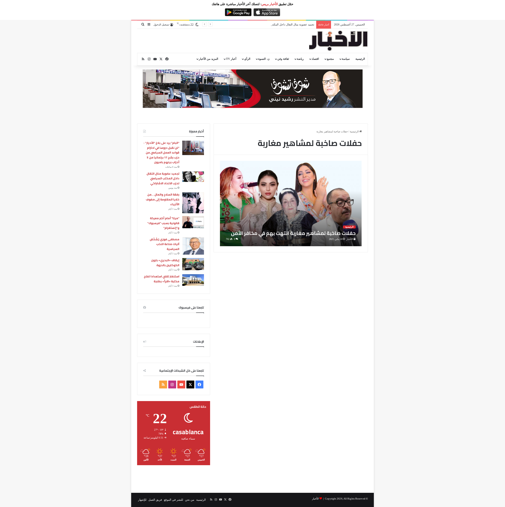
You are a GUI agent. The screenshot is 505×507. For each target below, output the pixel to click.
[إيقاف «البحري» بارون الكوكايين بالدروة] (193, 264)
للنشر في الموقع (173, 499)
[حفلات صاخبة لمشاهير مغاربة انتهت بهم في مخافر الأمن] (291, 203)
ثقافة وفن (283, 58)
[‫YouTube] (181, 384)
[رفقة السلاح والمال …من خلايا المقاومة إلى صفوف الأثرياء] (193, 202)
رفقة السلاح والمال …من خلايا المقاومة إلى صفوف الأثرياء (162, 199)
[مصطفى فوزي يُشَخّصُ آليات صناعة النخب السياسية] (193, 246)
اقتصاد (315, 58)
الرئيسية (360, 58)
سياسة (346, 58)
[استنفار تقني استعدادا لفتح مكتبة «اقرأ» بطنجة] (193, 280)
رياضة (300, 58)
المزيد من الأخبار (208, 58)
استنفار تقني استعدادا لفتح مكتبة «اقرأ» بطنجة (161, 279)
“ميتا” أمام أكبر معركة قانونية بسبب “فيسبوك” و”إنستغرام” (163, 223)
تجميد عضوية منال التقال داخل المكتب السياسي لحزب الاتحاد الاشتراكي (273, 24)
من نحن (189, 499)
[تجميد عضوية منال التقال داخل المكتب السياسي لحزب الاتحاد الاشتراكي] (193, 176)
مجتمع (330, 58)
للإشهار (142, 499)
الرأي (247, 58)
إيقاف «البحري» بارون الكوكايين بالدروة (165, 263)
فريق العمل (155, 499)
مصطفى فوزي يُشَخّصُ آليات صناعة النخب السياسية (164, 244)
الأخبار (349, 239)
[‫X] (190, 384)
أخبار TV (231, 58)
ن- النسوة (263, 58)
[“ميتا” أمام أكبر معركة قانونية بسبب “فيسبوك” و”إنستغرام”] (193, 222)
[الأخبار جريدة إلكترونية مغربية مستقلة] (338, 41)
